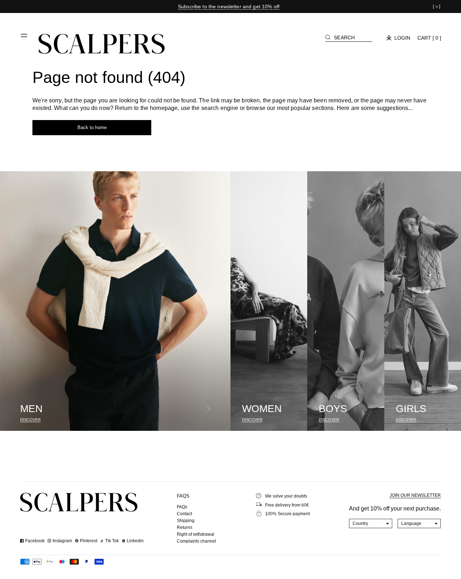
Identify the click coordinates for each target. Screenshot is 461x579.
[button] (24, 38)
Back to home (92, 127)
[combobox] (371, 523)
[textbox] (371, 523)
